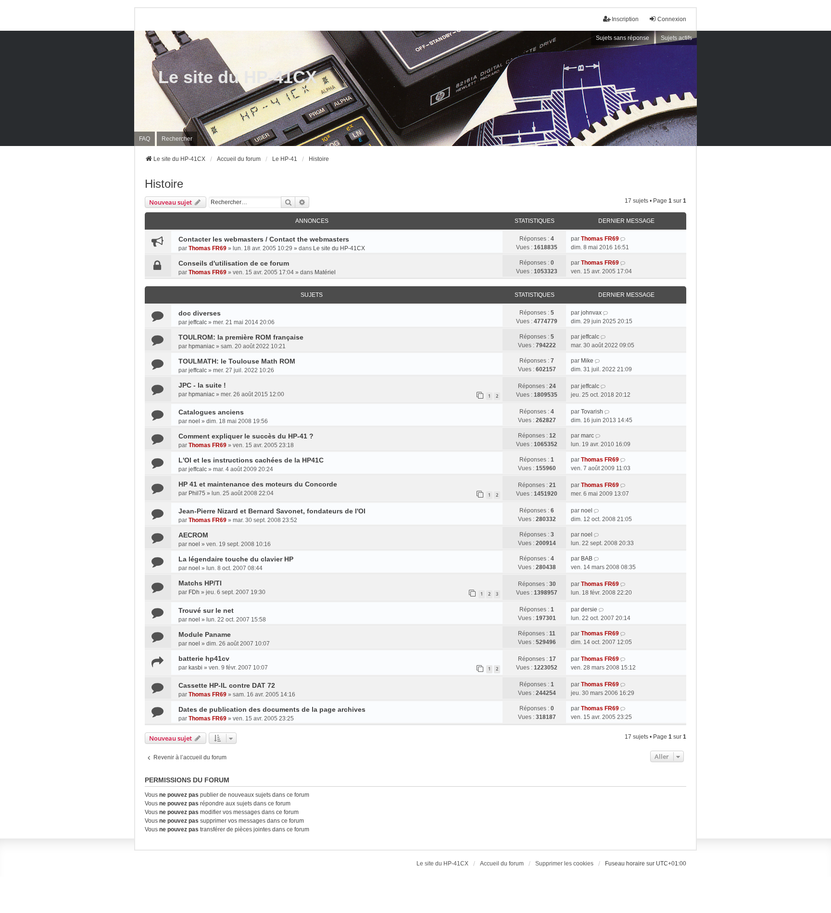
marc (587, 435)
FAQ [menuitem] (144, 138)
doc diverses (199, 313)
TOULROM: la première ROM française (240, 337)
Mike (587, 360)
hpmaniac (201, 346)
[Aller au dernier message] (623, 238)
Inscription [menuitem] (625, 19)
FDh (194, 592)
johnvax (591, 312)
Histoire (164, 183)
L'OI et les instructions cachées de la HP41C (251, 460)
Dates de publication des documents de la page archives (271, 709)
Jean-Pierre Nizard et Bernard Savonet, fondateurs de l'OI (271, 511)
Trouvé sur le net (206, 610)
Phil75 (197, 493)
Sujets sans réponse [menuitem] (622, 38)
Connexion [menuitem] (671, 19)
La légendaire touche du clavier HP (235, 559)
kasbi (195, 667)
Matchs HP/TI (200, 583)
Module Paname (204, 634)
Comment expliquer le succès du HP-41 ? (246, 436)
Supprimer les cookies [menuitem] (564, 863)
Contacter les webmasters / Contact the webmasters (263, 239)
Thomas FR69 (208, 248)
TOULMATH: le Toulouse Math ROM (236, 361)
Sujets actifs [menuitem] (676, 38)
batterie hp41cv (203, 658)
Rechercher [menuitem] (177, 138)
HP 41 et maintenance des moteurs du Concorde (257, 484)
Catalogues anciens (211, 412)
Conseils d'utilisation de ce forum (233, 263)
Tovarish (592, 411)
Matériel (325, 272)
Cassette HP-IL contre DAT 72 (226, 685)
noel (194, 421)
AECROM (193, 535)
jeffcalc (198, 322)
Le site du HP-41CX (237, 77)
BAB (586, 558)
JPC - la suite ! (202, 385)
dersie (589, 609)
